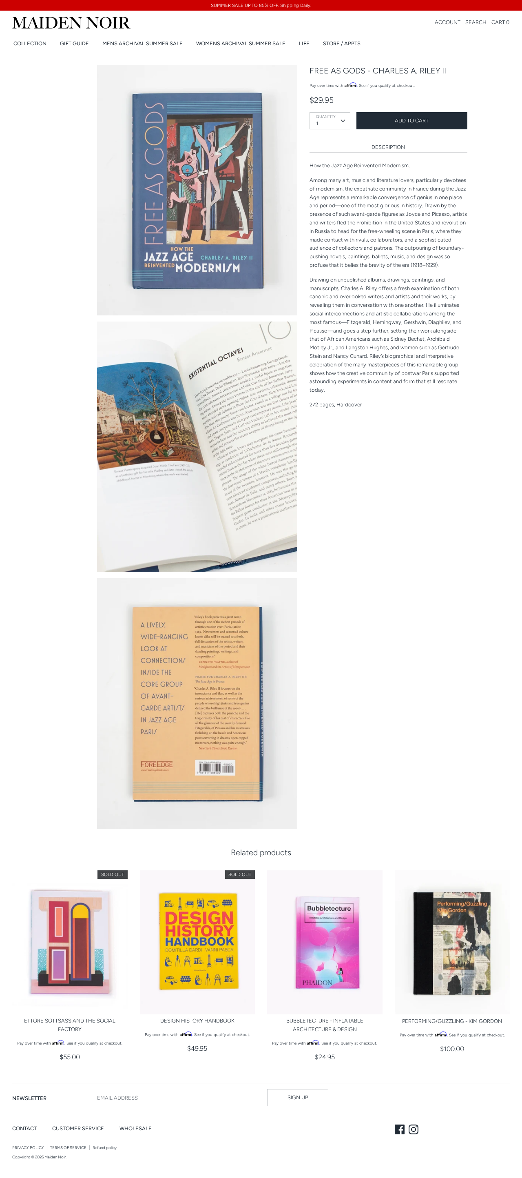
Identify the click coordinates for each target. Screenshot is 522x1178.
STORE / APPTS (342, 43)
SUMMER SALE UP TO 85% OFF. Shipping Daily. (261, 5)
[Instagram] (414, 1130)
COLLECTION (29, 43)
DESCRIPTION (388, 147)
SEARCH (476, 22)
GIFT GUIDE (74, 43)
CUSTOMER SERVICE (78, 1128)
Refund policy (105, 1147)
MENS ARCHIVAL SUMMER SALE (142, 43)
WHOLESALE (135, 1128)
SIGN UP (298, 1097)
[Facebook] (400, 1130)
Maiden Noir (55, 1157)
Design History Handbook (197, 1021)
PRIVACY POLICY (28, 1147)
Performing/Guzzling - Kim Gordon (452, 1021)
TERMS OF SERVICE (68, 1147)
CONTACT (24, 1128)
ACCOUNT (447, 22)
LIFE (304, 43)
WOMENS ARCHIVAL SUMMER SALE (240, 43)
